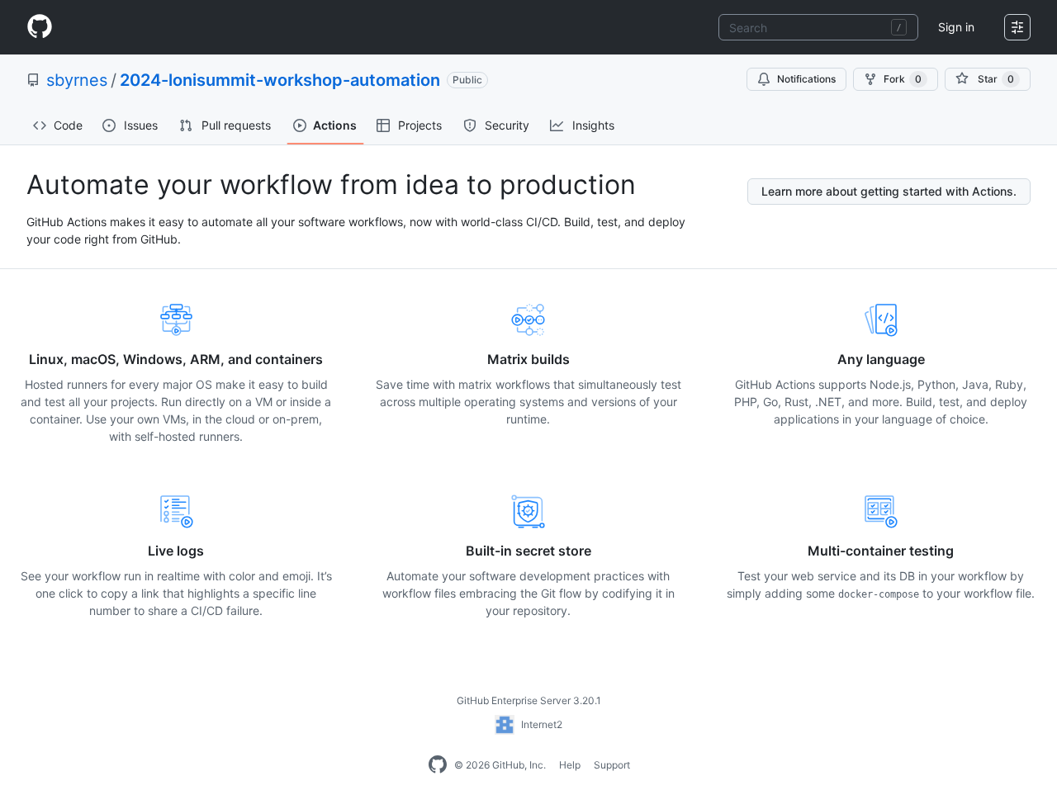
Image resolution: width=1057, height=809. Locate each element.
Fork (903, 79)
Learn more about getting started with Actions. (889, 191)
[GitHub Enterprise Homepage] (438, 765)
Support (612, 765)
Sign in (956, 27)
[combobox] (818, 27)
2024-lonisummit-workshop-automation (280, 80)
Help (570, 765)
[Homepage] (39, 27)
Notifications (806, 79)
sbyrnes (76, 80)
